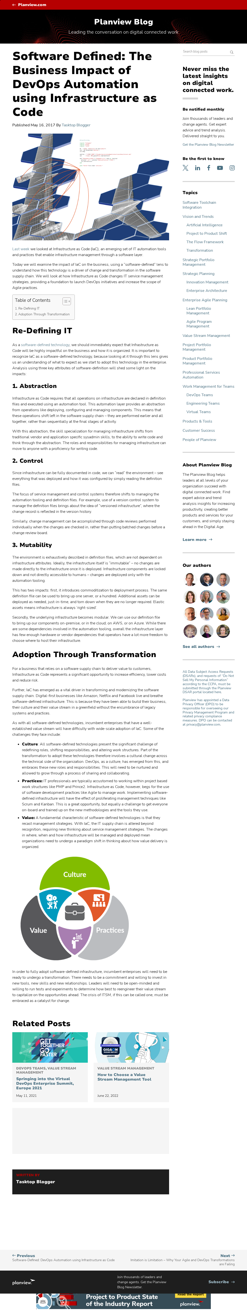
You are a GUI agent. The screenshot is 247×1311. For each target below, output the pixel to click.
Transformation (199, 250)
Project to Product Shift (206, 233)
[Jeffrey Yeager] (223, 603)
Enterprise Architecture (206, 290)
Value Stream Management (206, 335)
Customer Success (199, 430)
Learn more (197, 540)
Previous (63, 1257)
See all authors (198, 646)
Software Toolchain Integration (199, 205)
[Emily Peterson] (191, 603)
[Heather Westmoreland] (223, 637)
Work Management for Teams (208, 386)
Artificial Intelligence (204, 225)
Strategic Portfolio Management (198, 262)
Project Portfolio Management (197, 347)
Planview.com (32, 5)
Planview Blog (123, 22)
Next (182, 1259)
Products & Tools (197, 421)
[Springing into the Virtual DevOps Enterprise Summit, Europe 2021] (50, 1047)
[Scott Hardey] (223, 586)
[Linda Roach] (207, 637)
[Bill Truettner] (191, 620)
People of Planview (199, 440)
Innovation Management (207, 282)
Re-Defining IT (29, 308)
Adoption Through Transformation (44, 314)
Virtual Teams (198, 412)
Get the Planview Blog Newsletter (208, 144)
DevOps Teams (199, 395)
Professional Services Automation (201, 374)
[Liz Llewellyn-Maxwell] (223, 620)
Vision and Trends (198, 216)
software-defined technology (45, 345)
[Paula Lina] (191, 637)
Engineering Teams (203, 403)
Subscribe (221, 1282)
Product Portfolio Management (197, 361)
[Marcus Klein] (207, 620)
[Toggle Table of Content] (64, 301)
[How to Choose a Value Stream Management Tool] (131, 1047)
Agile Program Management (199, 324)
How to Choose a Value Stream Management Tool (125, 1074)
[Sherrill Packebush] (207, 603)
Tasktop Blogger (76, 125)
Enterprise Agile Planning (205, 300)
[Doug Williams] (191, 586)
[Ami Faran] (207, 586)
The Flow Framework (205, 242)
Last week (20, 249)
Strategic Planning (198, 274)
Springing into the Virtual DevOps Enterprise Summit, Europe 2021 (46, 1079)
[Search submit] (231, 53)
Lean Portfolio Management (198, 311)
